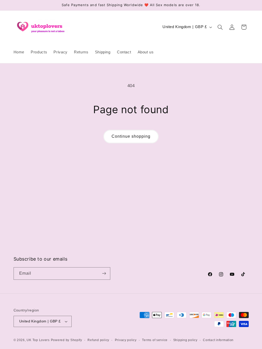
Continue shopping (131, 136)
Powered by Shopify (66, 340)
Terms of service (155, 340)
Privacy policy (126, 340)
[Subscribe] (104, 273)
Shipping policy (185, 340)
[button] (220, 27)
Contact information (218, 340)
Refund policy (98, 340)
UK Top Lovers (38, 340)
